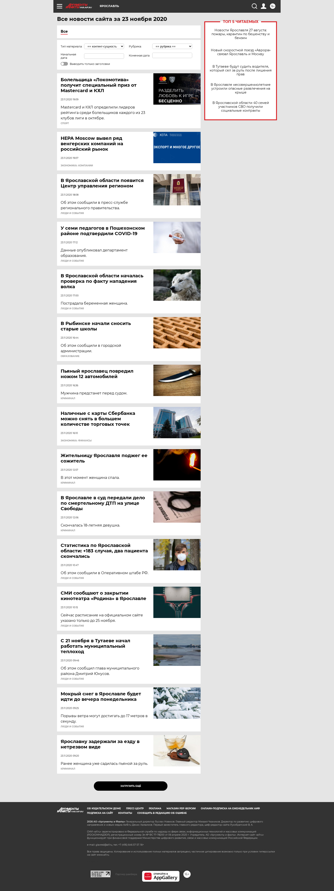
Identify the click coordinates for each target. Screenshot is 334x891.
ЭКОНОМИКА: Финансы (76, 441)
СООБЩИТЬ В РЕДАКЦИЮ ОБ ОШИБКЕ (162, 813)
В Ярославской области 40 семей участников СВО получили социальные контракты (240, 107)
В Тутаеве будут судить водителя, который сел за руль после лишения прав (241, 70)
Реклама (155, 808)
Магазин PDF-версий (181, 808)
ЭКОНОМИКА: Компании (77, 166)
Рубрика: (135, 46)
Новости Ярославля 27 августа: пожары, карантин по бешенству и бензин (241, 34)
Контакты (125, 813)
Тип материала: (71, 46)
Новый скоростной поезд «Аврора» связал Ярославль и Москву (241, 52)
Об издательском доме (104, 808)
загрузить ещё (130, 786)
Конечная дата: (139, 55)
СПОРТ (65, 123)
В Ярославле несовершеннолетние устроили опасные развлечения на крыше (241, 88)
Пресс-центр (135, 808)
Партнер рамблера (126, 874)
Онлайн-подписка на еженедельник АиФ (230, 808)
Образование (70, 356)
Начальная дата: (68, 56)
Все (64, 31)
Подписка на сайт (100, 813)
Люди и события (72, 213)
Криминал (68, 398)
